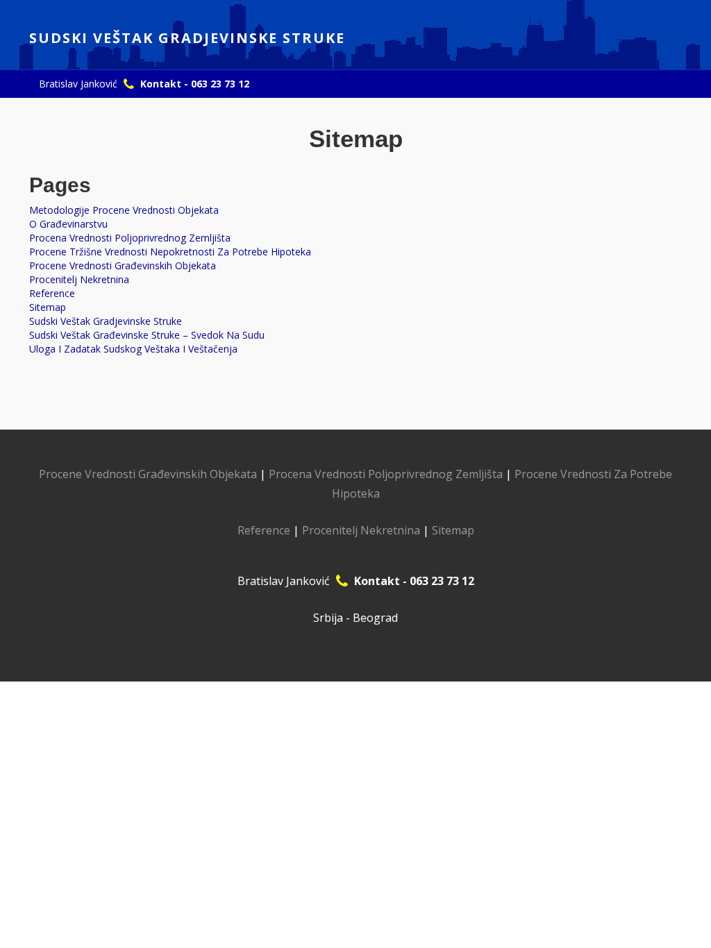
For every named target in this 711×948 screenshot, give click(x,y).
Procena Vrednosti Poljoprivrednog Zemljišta (130, 237)
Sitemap (47, 307)
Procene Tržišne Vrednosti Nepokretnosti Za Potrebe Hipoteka (170, 251)
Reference (52, 293)
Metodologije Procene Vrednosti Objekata (124, 210)
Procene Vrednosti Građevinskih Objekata (122, 265)
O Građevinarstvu (68, 223)
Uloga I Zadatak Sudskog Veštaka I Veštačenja (133, 348)
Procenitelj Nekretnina (79, 279)
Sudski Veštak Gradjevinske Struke (105, 321)
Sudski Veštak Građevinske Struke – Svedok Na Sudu (147, 334)
